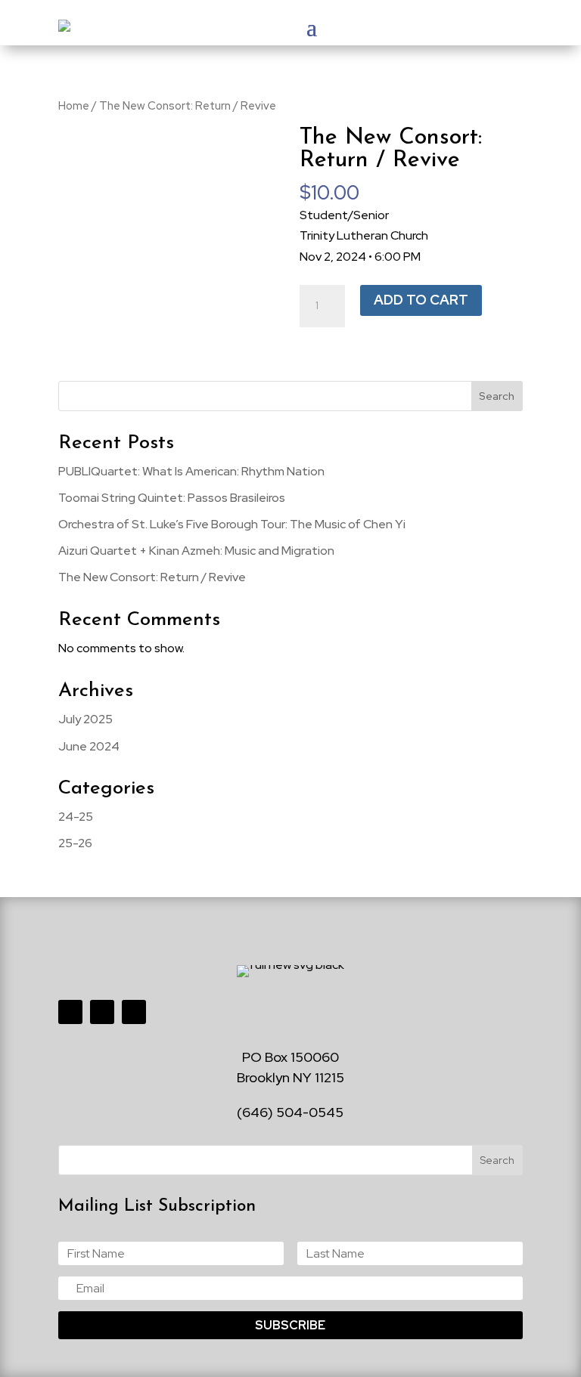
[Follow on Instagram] (102, 1012)
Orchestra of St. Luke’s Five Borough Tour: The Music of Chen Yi (231, 524)
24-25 (75, 817)
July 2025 (85, 719)
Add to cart (421, 299)
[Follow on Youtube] (134, 1012)
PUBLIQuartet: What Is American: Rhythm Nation (191, 471)
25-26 (75, 843)
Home (73, 105)
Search (496, 396)
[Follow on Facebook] (70, 1012)
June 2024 (89, 746)
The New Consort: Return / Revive (152, 577)
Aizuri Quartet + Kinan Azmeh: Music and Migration (196, 551)
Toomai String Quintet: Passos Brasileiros (171, 498)
